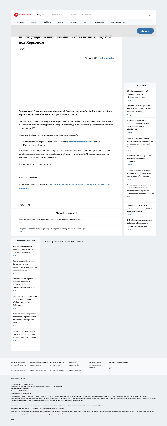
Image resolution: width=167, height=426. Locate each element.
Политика (86, 15)
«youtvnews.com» (27, 384)
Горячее (34, 22)
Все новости (19, 22)
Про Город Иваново (95, 362)
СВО (22, 49)
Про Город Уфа (74, 365)
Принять (145, 31)
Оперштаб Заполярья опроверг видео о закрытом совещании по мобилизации (52, 230)
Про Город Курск (35, 365)
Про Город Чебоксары (18, 362)
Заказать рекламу (118, 22)
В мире (60, 22)
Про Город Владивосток (38, 370)
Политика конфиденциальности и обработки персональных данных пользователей (37, 408)
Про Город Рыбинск (56, 365)
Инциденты (57, 15)
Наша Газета (73, 362)
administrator (107, 58)
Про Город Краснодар (57, 370)
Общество (41, 15)
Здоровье (73, 22)
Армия (72, 15)
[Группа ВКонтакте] (110, 368)
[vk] (22, 204)
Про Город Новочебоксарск (39, 362)
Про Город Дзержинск (18, 370)
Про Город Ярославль (57, 362)
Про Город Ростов (75, 370)
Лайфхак (47, 22)
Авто (86, 22)
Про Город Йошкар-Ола (18, 365)
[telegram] (30, 204)
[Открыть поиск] (150, 14)
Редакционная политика (18, 378)
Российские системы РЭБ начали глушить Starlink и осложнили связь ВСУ (50, 220)
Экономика (99, 22)
